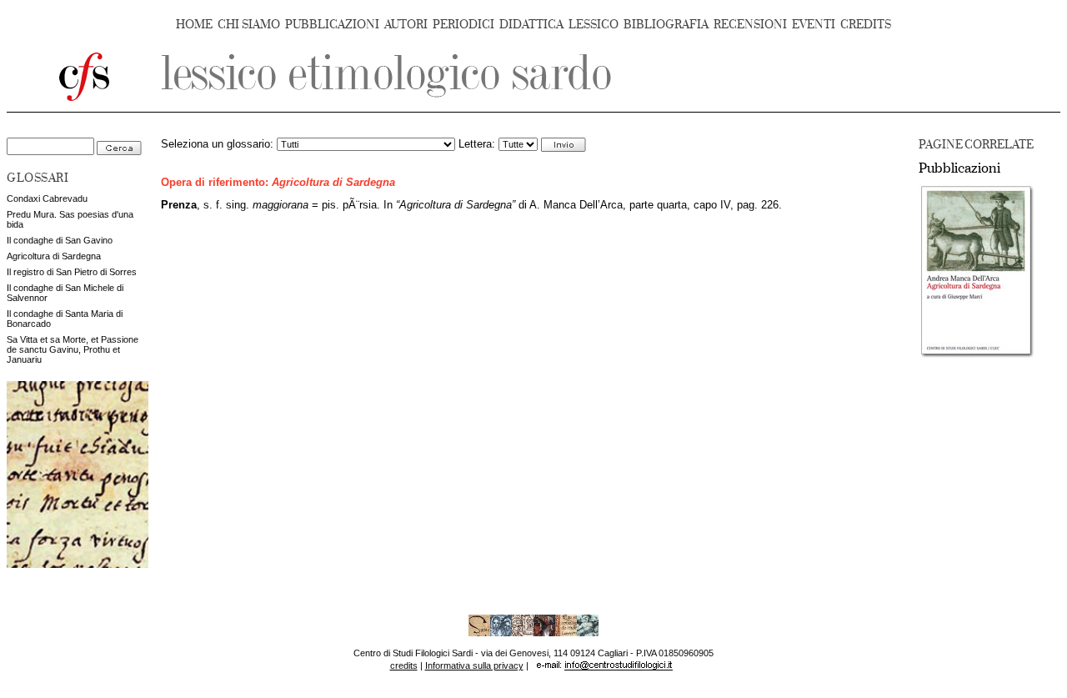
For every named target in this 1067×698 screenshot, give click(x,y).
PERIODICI (463, 25)
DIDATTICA (531, 25)
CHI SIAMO (249, 25)
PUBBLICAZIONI (332, 25)
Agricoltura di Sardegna (54, 256)
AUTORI (406, 25)
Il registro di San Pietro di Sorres (72, 272)
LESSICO (594, 25)
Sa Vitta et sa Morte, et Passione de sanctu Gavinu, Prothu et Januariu (72, 349)
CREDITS (865, 25)
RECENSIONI (750, 25)
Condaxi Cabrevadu (47, 198)
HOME (194, 25)
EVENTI (813, 25)
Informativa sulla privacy (474, 665)
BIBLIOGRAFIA (666, 25)
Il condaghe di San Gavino (60, 240)
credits (404, 665)
